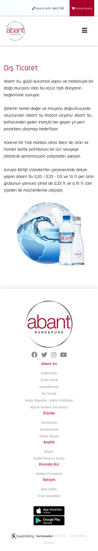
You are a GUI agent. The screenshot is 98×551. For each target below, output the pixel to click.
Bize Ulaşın (49, 489)
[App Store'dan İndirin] (49, 510)
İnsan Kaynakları (49, 496)
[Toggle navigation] (84, 31)
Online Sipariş (83, 8)
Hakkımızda (49, 373)
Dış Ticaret (49, 393)
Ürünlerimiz (49, 422)
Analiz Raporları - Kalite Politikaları (49, 400)
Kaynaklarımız (49, 387)
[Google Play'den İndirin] (49, 520)
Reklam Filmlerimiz (49, 474)
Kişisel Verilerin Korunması (49, 407)
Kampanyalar (49, 429)
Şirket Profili (49, 380)
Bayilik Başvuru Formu (49, 458)
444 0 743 (58, 8)
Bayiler (49, 451)
